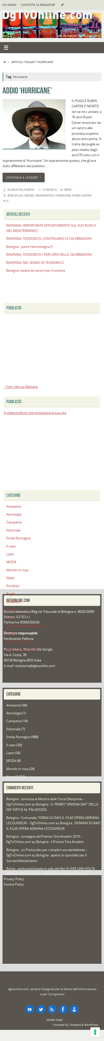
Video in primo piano (22, 649)
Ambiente (13, 506)
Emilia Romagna (18, 538)
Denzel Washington (39, 195)
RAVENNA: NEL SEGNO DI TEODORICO (35, 263)
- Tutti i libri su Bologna (21, 387)
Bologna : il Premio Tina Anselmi (60, 842)
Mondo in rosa (17, 570)
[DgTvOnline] (29, 1009)
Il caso (11, 546)
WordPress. (91, 1025)
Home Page (54, 1020)
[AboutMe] (74, 1009)
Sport (10, 618)
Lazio (10, 554)
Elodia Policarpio (21, 189)
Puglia (10, 594)
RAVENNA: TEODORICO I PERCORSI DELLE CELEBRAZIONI (49, 254)
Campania (13, 522)
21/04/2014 (49, 189)
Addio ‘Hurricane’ (27, 90)
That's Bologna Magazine (25, 626)
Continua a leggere (22, 177)
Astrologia (13, 514)
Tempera (75, 1025)
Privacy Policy (14, 879)
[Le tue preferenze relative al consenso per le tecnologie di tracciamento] (95, 1032)
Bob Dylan (15, 195)
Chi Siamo (9, 5)
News (67, 189)
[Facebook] (63, 1009)
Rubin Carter (81, 195)
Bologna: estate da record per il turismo (35, 270)
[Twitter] (41, 1009)
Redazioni (13, 602)
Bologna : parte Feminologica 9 (29, 247)
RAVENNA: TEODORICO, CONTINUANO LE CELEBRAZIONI (49, 239)
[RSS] (52, 1009)
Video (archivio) (18, 641)
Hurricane (63, 195)
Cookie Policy (14, 884)
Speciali (11, 610)
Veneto (11, 634)
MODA (11, 562)
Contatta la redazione (38, 5)
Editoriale (13, 530)
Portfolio (12, 586)
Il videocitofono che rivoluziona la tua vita (35, 413)
